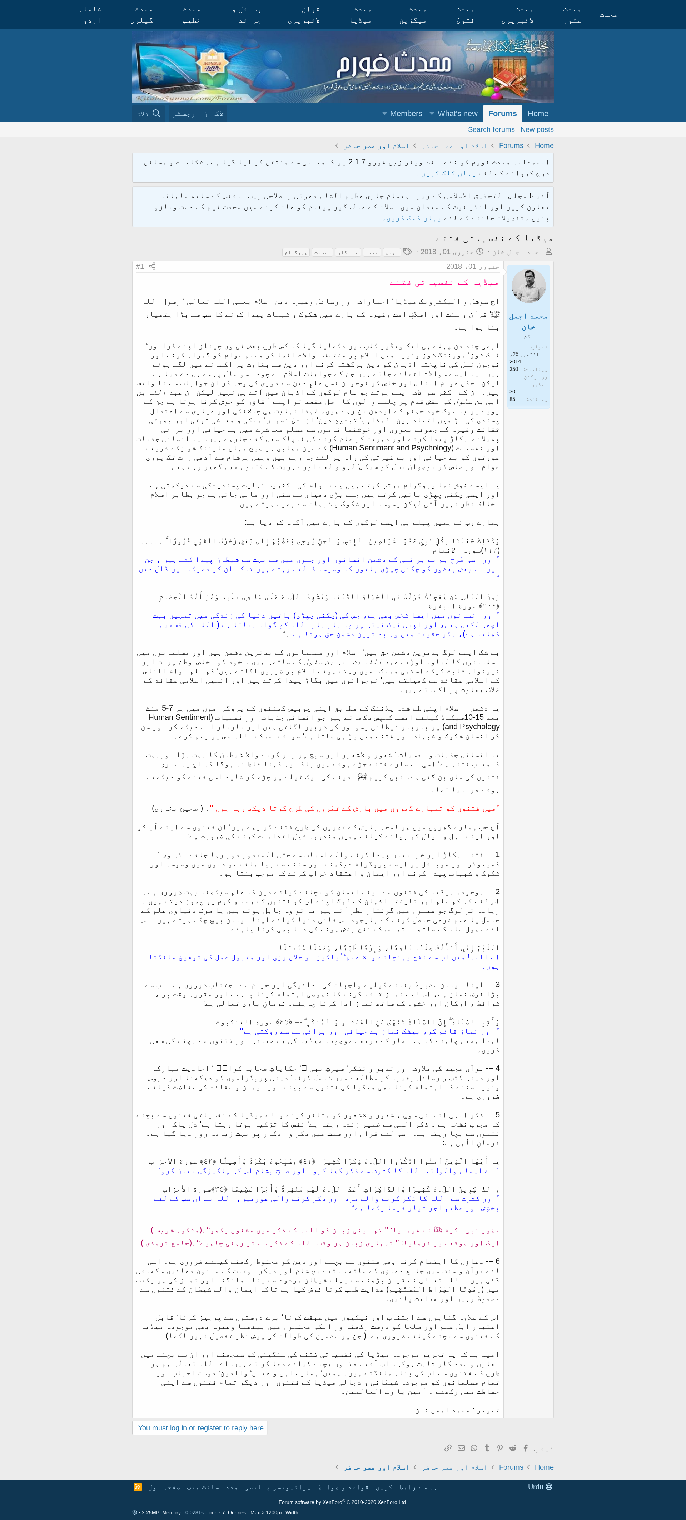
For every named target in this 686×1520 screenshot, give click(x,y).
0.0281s (194, 1512)
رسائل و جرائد (247, 14)
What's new (458, 113)
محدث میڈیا (360, 14)
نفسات (322, 252)
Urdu (537, 1487)
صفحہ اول (164, 1487)
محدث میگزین (413, 14)
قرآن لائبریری (304, 14)
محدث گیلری (141, 14)
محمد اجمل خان (517, 252)
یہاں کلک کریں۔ (413, 217)
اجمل (392, 252)
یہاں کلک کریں (448, 172)
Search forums (491, 129)
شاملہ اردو (89, 14)
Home (538, 113)
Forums (502, 113)
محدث (609, 14)
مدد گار (348, 252)
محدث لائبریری (517, 14)
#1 (140, 266)
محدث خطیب (192, 14)
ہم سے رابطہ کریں (407, 1487)
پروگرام (296, 252)
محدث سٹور (572, 14)
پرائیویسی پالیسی (278, 1487)
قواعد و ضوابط (343, 1487)
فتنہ (372, 252)
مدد (231, 1487)
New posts (537, 129)
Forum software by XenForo (343, 1502)
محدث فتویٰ (465, 14)
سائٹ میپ (203, 1487)
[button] (432, 113)
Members (406, 113)
